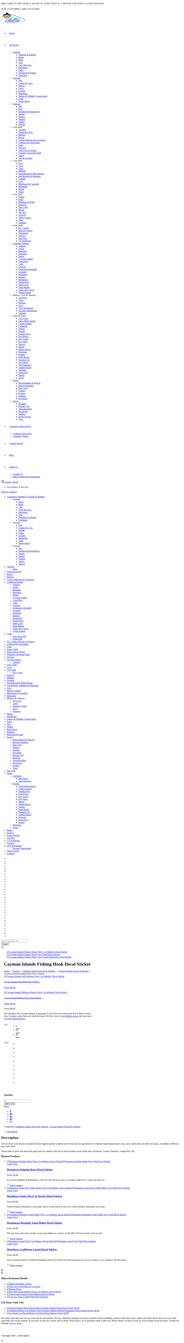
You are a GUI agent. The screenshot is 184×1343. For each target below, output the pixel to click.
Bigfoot (21, 135)
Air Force (22, 298)
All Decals (14, 45)
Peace (21, 192)
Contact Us (18, 474)
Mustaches (23, 233)
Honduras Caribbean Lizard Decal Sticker (32, 1249)
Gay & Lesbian (25, 158)
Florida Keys (24, 334)
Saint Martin (24, 287)
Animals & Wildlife (27, 55)
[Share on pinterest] (11, 1119)
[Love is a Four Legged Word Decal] (27, 1297)
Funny (21, 155)
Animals (16, 52)
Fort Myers (23, 336)
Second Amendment (27, 310)
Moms (21, 189)
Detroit (21, 329)
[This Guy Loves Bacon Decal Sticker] (23, 1286)
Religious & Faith (26, 202)
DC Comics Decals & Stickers (20, 641)
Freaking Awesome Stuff (29, 153)
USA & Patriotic (25, 308)
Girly (20, 163)
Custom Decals (16, 443)
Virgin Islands (24, 292)
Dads (20, 145)
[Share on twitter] (11, 1114)
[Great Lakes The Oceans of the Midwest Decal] (31, 1294)
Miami (21, 347)
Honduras (22, 274)
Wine (20, 220)
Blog (11, 455)
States (9, 773)
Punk (20, 199)
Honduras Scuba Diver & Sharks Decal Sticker (34, 1196)
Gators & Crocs (25, 83)
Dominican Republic (27, 269)
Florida (21, 331)
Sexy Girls (23, 207)
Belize (21, 256)
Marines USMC (20, 706)
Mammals (22, 93)
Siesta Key (23, 373)
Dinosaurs (23, 67)
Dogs (20, 70)
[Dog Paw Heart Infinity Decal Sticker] (34, 1291)
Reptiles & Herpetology (29, 111)
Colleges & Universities (29, 142)
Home (12, 33)
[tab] (95, 1131)
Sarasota (22, 370)
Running (22, 404)
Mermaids (22, 186)
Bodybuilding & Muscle (29, 383)
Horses (21, 86)
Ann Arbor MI (19, 636)
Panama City (24, 360)
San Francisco (24, 365)
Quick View (12, 1164)
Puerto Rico (23, 282)
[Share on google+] (11, 1116)
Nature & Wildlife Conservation (32, 96)
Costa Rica (23, 261)
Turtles (21, 122)
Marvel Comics (25, 230)
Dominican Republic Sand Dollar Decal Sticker (34, 1222)
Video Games (24, 217)
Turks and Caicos (26, 290)
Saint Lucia (23, 285)
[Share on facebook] (10, 1111)
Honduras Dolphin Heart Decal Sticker (30, 1169)
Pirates (21, 197)
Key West (22, 341)
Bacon (21, 137)
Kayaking (22, 398)
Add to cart (9, 1104)
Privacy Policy (16, 1323)
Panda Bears (24, 101)
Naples (21, 354)
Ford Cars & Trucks (27, 150)
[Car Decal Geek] (13, 24)
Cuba (20, 264)
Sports (15, 380)
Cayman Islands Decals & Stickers (73, 971)
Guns (20, 168)
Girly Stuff (12, 665)
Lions (21, 88)
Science (21, 236)
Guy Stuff (11, 670)
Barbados (22, 254)
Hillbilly (22, 171)
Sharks (21, 114)
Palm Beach (23, 357)
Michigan (22, 352)
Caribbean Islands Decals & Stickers (38, 971)
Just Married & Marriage (29, 176)
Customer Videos (20, 436)
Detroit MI (17, 639)
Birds (20, 60)
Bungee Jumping (26, 385)
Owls (20, 99)
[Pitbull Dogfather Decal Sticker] (19, 1284)
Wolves (21, 124)
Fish (20, 80)
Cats (20, 62)
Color (6, 1043)
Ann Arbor (23, 318)
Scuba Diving (24, 416)
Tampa (21, 375)
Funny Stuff (12, 649)
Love (20, 181)
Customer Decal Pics (22, 433)
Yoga (20, 419)
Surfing (21, 414)
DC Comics (23, 228)
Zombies (22, 223)
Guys (20, 166)
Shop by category (9, 492)
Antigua (22, 246)
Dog (20, 515)
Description (12, 1131)
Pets (20, 106)
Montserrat (23, 279)
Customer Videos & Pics (20, 426)
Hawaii (21, 344)
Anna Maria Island (26, 321)
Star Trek (22, 238)
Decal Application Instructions (26, 476)
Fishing (21, 391)
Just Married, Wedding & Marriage (23, 685)
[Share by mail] (11, 1122)
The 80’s (22, 212)
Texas (21, 378)
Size (6, 1025)
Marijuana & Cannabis (28, 184)
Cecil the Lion (24, 65)
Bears (21, 57)
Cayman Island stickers (14, 1018)
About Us (13, 467)
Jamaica (22, 277)
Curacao (22, 267)
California (22, 326)
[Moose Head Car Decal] (14, 1289)
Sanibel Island (24, 367)
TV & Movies (24, 241)
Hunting (22, 396)
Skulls (21, 210)
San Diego (23, 362)
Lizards (21, 91)
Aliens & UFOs (25, 132)
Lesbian (22, 179)
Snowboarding (25, 409)
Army (21, 300)
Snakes (21, 117)
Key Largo (23, 339)
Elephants (22, 75)
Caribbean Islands (21, 243)
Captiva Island (24, 323)
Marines (22, 303)
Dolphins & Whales (27, 73)
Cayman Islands (25, 259)
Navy (20, 305)
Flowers (22, 148)
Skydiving (23, 411)
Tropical (22, 215)
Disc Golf (22, 388)
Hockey (22, 393)
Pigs (20, 109)
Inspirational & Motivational (31, 173)
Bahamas (22, 251)
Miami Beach (24, 349)
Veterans (22, 313)
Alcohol (22, 130)
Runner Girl (23, 406)
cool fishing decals (69, 1016)
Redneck (22, 204)
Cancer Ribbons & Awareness (32, 140)
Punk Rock (12, 729)
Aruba (21, 248)
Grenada (22, 272)
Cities (9, 634)
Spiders (21, 119)
